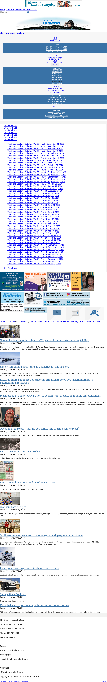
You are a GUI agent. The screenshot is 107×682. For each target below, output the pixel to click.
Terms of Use (3, 681)
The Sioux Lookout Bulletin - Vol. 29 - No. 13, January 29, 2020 (35, 254)
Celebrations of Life (55, 63)
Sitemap (18, 9)
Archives (55, 64)
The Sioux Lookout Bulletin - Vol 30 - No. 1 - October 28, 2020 (34, 163)
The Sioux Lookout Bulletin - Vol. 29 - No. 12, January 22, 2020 (35, 256)
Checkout (32, 9)
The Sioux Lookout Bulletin (12, 33)
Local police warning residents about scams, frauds (29, 568)
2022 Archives (57, 77)
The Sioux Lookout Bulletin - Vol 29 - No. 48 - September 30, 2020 (36, 172)
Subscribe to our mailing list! (56, 116)
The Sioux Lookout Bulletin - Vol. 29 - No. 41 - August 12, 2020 (35, 188)
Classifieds (55, 86)
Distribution (57, 103)
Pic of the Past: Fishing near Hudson (20, 451)
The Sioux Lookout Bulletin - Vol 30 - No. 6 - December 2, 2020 (35, 151)
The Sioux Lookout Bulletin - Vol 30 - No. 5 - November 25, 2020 (35, 153)
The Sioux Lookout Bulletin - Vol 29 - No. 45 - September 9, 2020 (36, 179)
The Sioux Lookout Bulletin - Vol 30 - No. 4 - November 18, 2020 (35, 156)
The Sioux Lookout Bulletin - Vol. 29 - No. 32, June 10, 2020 (33, 210)
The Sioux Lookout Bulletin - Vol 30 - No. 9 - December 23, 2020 (35, 144)
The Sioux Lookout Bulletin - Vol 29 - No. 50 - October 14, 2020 (35, 167)
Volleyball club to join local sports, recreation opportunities (34, 605)
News (55, 39)
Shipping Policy (17, 681)
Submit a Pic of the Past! (56, 117)
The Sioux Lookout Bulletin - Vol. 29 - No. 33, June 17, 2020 (33, 207)
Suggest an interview (56, 112)
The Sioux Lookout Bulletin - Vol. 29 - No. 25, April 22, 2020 (33, 226)
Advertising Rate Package (57, 101)
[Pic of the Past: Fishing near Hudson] (10, 449)
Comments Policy (25, 681)
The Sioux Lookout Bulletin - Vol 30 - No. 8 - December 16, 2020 (35, 146)
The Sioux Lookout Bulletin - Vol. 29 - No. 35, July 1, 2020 (32, 202)
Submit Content (56, 114)
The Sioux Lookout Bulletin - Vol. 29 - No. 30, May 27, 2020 (33, 214)
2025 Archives (57, 72)
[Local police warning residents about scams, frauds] (7, 565)
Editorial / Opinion (55, 57)
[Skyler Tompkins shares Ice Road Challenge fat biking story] (10, 364)
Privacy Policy (10, 681)
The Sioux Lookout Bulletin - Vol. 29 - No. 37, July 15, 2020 (33, 198)
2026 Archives (57, 70)
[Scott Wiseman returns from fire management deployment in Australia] (10, 532)
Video (55, 61)
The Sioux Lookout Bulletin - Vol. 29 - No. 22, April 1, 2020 (33, 233)
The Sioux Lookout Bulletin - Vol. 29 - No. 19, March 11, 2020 (34, 240)
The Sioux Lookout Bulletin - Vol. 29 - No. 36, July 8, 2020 (32, 200)
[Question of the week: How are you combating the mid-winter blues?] (10, 426)
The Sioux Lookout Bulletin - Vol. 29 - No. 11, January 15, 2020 (35, 259)
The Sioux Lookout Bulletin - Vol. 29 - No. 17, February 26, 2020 (35, 245)
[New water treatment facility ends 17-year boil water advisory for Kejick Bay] (10, 337)
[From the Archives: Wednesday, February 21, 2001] (7, 480)
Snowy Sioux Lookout (13, 594)
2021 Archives (57, 79)
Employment (55, 41)
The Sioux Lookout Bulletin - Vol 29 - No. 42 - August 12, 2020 (34, 186)
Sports (55, 55)
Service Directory (55, 88)
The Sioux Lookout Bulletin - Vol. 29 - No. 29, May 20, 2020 (33, 217)
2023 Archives (57, 75)
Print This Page (93, 322)
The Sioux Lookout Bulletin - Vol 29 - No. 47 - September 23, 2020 (36, 174)
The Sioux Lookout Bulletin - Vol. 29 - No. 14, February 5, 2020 (35, 252)
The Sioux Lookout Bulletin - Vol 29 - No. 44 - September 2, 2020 (36, 181)
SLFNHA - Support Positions (56, 46)
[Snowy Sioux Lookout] (10, 592)
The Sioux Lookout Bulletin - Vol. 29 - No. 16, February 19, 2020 (58, 322)
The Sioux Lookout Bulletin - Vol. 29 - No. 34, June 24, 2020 (33, 205)
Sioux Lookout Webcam (55, 90)
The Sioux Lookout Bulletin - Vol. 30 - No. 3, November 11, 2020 (35, 158)
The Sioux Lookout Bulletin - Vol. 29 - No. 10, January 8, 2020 (34, 261)
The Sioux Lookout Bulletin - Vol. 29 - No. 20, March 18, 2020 (34, 238)
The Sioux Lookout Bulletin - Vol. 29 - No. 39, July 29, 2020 (33, 193)
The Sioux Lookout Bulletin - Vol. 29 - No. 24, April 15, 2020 (33, 228)
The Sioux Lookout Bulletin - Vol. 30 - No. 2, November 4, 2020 (35, 160)
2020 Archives (57, 81)
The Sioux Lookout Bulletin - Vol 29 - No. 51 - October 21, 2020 (35, 165)
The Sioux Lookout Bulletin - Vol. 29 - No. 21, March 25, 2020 (34, 235)
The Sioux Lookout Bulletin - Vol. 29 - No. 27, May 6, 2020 (32, 221)
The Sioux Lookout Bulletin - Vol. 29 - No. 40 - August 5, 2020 (34, 191)
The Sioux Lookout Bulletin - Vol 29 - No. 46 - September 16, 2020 (36, 177)
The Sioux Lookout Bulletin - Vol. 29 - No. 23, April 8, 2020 (33, 231)
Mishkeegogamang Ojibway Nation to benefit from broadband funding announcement (50, 395)
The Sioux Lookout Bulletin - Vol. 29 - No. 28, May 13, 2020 (33, 219)
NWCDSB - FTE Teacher (56, 51)
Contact (10, 9)
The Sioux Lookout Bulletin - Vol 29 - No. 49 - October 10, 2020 (35, 170)
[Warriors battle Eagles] (10, 504)
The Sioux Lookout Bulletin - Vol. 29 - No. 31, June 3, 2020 (33, 212)
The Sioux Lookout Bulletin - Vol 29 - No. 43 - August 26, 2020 (34, 184)
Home (2, 9)
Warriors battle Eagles (13, 507)
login (25, 9)
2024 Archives (57, 73)
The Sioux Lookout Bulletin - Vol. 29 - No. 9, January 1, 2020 (34, 263)
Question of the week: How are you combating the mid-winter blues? (39, 428)
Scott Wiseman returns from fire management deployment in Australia (41, 535)
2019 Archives (57, 83)
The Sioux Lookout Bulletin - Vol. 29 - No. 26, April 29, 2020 (33, 224)
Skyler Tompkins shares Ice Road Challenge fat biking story (34, 366)
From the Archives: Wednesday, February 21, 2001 (28, 482)
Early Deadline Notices (57, 97)
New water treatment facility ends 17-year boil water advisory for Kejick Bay (44, 340)
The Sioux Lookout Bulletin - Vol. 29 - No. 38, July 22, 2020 (33, 195)
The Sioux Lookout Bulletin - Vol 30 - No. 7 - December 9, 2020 (35, 148)
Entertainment (55, 59)
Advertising (55, 92)
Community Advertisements (56, 99)
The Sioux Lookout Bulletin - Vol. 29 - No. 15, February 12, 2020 (35, 249)
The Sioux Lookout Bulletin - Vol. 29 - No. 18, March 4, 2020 (33, 242)
